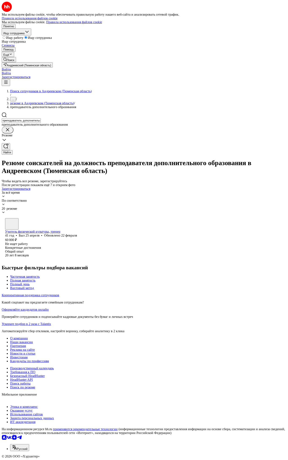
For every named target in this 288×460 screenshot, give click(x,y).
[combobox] (21, 120)
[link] (9, 59)
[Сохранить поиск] (6, 146)
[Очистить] (7, 130)
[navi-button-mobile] (6, 82)
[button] (6, 69)
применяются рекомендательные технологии (85, 429)
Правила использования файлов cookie (74, 22)
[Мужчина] (12, 224)
